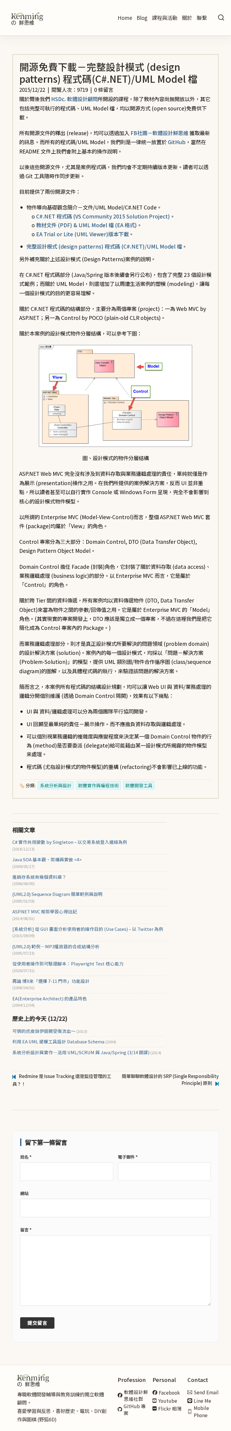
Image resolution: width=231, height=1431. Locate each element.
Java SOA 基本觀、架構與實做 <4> (47, 859)
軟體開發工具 (138, 785)
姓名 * (26, 1157)
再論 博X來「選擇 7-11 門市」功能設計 (51, 981)
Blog (142, 17)
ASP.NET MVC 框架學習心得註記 (44, 912)
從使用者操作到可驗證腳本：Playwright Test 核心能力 (68, 964)
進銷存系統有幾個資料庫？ (39, 877)
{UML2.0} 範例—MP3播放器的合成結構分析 (56, 946)
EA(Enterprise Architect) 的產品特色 (49, 999)
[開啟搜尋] (221, 18)
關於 (187, 17)
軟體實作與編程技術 (98, 785)
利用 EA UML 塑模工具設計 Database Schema (64, 1042)
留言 (26, 1230)
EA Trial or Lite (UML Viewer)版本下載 (82, 234)
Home (125, 17)
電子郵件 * (128, 1157)
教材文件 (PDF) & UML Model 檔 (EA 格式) (86, 225)
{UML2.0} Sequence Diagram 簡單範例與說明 (57, 894)
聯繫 (202, 17)
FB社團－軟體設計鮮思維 (159, 133)
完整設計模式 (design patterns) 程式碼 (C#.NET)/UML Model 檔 (104, 246)
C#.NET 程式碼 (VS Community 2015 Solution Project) (103, 216)
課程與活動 (164, 17)
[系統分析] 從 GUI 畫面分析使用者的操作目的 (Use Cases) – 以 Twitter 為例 (87, 929)
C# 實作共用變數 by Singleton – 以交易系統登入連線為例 (69, 842)
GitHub (177, 142)
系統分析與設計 (56, 785)
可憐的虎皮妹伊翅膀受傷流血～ (49, 1031)
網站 (24, 1193)
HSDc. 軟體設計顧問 (74, 99)
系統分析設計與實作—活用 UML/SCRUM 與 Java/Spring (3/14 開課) (86, 1052)
